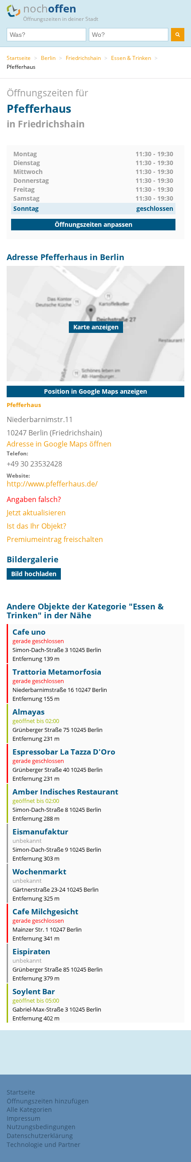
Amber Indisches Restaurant (65, 792)
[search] (177, 34)
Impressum (23, 1118)
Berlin (48, 58)
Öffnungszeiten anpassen (93, 224)
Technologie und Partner (43, 1144)
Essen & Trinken (131, 58)
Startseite (19, 58)
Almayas (28, 712)
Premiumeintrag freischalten (55, 539)
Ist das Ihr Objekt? (36, 526)
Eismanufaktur (40, 831)
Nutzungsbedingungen (41, 1126)
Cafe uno (29, 632)
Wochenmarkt (39, 871)
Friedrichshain (83, 58)
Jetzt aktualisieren (36, 513)
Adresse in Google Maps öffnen (59, 444)
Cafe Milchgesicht (45, 911)
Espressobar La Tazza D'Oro (63, 752)
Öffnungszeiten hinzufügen (48, 1101)
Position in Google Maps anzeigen (95, 391)
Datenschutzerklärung (40, 1135)
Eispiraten (31, 951)
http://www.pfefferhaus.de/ (52, 484)
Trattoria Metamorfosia (56, 672)
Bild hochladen (33, 573)
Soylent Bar (33, 991)
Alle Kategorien (29, 1109)
